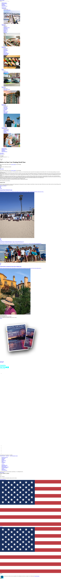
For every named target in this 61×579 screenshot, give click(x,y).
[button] (30, 550)
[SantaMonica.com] (4, 371)
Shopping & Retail (4, 127)
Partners (3, 459)
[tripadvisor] (2, 453)
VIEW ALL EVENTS (3, 185)
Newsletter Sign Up (3, 479)
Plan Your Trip (4, 104)
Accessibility (3, 462)
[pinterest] (2, 451)
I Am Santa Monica (4, 467)
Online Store (3, 469)
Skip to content (2, 0)
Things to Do (4, 24)
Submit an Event (4, 2)
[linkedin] (2, 450)
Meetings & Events (4, 151)
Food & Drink (4, 46)
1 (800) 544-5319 (2, 455)
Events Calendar (13, 164)
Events (3, 69)
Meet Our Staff (4, 466)
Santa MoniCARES (4, 465)
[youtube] (2, 448)
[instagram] (2, 447)
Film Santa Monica (4, 3)
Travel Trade (3, 5)
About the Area (4, 7)
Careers (3, 468)
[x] (31, 445)
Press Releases (4, 460)
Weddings (3, 4)
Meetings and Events (5, 457)
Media (3, 461)
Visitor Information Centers (14, 455)
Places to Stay (4, 86)
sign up (1, 318)
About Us (3, 464)
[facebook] (2, 373)
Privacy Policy (2, 472)
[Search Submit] (8, 1)
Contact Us (7, 455)
